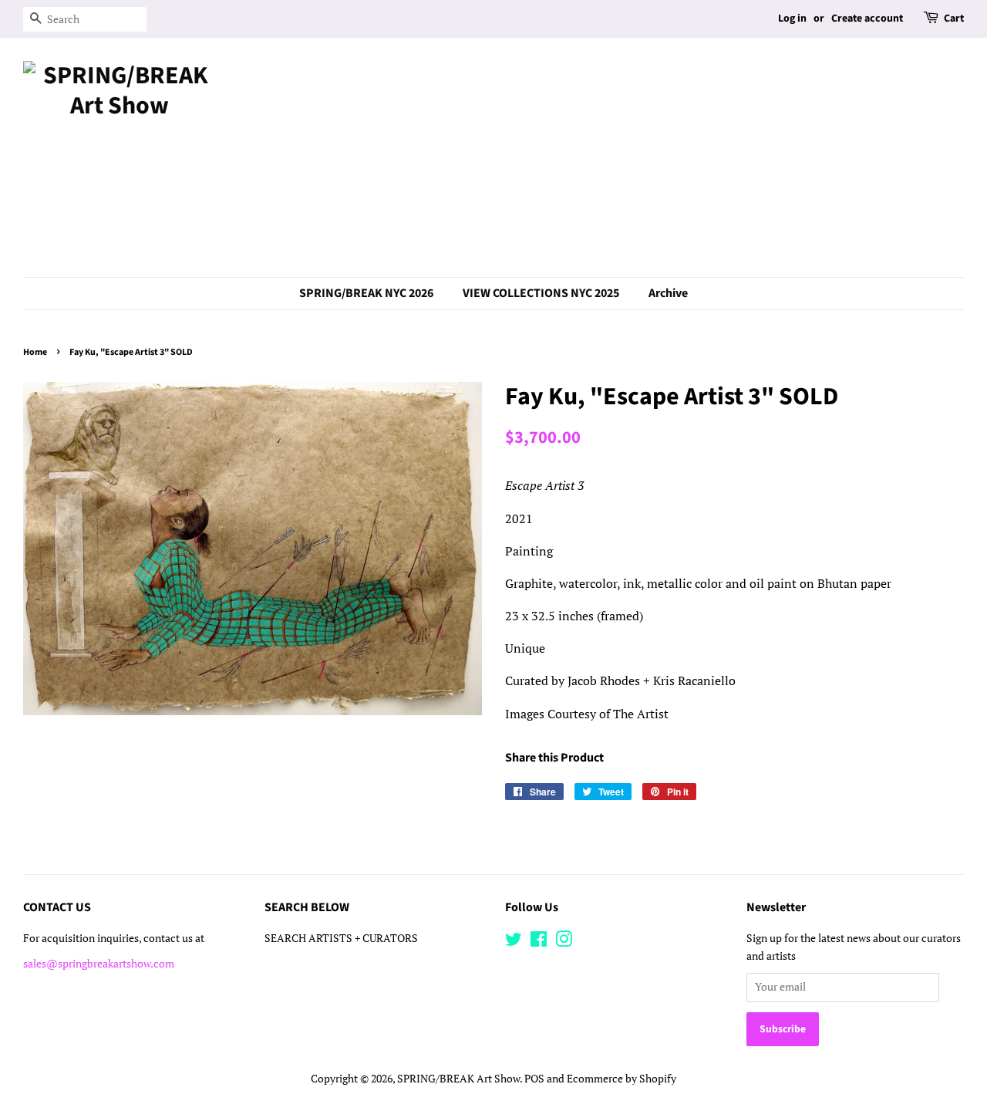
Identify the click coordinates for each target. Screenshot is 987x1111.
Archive (668, 293)
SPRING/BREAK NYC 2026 (366, 293)
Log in (792, 18)
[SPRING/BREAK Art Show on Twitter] (513, 942)
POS (534, 1079)
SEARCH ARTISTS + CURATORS (341, 938)
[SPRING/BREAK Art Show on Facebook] (538, 942)
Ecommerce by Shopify (621, 1079)
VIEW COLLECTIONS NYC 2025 (541, 293)
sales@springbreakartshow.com (98, 964)
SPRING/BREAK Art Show (458, 1079)
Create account (867, 18)
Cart (954, 18)
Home (35, 352)
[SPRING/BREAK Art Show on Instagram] (563, 942)
